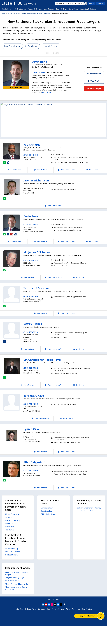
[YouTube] (46, 604)
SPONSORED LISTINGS (54, 53)
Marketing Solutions (88, 9)
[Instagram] (52, 604)
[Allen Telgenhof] (11, 469)
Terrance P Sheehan (36, 288)
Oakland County (11, 555)
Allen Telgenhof (33, 462)
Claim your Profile (12, 581)
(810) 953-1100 (30, 296)
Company (41, 609)
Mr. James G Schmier (36, 252)
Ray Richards (31, 144)
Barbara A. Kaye (33, 395)
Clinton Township (12, 514)
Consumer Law (47, 508)
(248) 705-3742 (30, 260)
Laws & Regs (61, 9)
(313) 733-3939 (30, 332)
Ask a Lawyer (20, 9)
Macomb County (11, 548)
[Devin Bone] (11, 223)
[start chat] (100, 616)
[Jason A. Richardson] (11, 187)
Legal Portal (31, 609)
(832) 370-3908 (30, 368)
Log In (91, 3)
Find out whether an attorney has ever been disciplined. (88, 509)
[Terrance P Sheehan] (11, 294)
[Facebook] (49, 604)
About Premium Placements (16, 584)
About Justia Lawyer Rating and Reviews (16, 588)
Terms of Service (58, 609)
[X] (61, 604)
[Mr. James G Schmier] (11, 258)
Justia (4, 13)
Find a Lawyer (7, 9)
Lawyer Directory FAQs (14, 578)
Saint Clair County (12, 552)
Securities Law (46, 511)
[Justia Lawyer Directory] (12, 3)
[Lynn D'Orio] (11, 435)
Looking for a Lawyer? (86, 616)
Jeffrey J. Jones (32, 324)
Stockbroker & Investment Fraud (31, 13)
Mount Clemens (11, 523)
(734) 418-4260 (30, 403)
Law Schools (49, 9)
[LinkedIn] (43, 604)
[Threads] (55, 604)
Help (48, 609)
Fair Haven (9, 530)
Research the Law (35, 9)
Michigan (47, 13)
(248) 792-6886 (39, 72)
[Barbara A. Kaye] (11, 402)
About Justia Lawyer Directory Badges (17, 573)
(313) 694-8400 (30, 155)
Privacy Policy (71, 609)
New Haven (9, 527)
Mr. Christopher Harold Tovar (42, 359)
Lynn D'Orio (31, 429)
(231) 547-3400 (30, 470)
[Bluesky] (58, 604)
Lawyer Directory (13, 13)
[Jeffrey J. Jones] (11, 330)
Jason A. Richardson (36, 180)
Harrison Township (12, 520)
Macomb (8, 517)
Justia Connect (20, 609)
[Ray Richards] (11, 151)
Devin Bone (39, 62)
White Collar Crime (48, 514)
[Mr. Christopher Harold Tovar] (11, 366)
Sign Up (100, 3)
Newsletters (73, 9)
